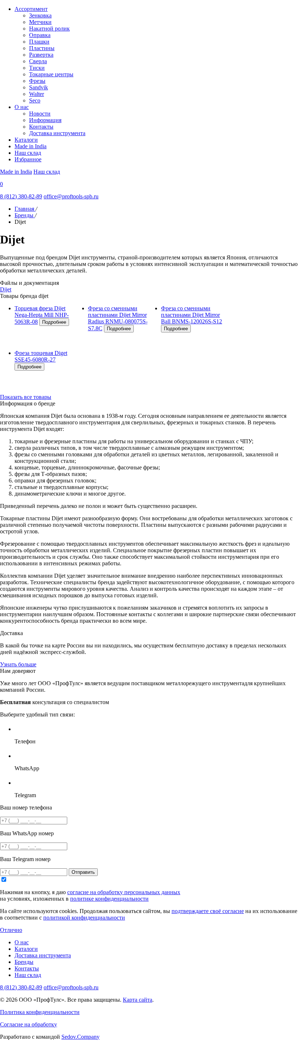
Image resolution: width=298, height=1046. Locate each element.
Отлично (11, 930)
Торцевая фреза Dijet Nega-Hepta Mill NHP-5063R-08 (42, 315)
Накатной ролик (49, 28)
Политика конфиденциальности (40, 1012)
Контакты (41, 127)
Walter (36, 94)
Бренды (24, 962)
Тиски (37, 68)
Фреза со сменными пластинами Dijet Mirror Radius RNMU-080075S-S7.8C (118, 318)
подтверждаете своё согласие (208, 911)
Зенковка (40, 15)
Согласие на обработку (28, 1024)
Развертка (41, 55)
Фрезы (37, 81)
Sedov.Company (80, 1037)
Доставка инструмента (57, 133)
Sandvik (38, 87)
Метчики (40, 22)
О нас (22, 107)
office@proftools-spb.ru (71, 196)
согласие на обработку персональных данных (123, 892)
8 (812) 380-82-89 (21, 196)
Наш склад (28, 153)
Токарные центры (51, 74)
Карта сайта (137, 1000)
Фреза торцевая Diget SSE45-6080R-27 (41, 356)
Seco (34, 100)
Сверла (38, 61)
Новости (40, 113)
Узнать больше (18, 664)
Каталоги (26, 140)
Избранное (28, 159)
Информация (45, 120)
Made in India (31, 146)
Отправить (83, 872)
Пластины (42, 48)
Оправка (40, 35)
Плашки (39, 42)
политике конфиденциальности (109, 899)
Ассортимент (31, 9)
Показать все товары (25, 397)
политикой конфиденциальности (84, 917)
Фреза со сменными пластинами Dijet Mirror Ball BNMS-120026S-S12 (191, 314)
